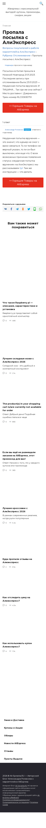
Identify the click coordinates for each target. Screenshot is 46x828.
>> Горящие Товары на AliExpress (23, 107)
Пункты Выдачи (13, 759)
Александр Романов (14, 130)
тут (21, 168)
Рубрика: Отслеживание (16, 55)
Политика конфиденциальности (16, 800)
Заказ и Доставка (14, 720)
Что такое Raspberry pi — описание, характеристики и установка (20, 305)
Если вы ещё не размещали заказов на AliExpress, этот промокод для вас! (19, 455)
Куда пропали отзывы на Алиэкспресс (17, 561)
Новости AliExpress (15, 743)
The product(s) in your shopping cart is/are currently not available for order (22, 407)
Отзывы (8, 751)
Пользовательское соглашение (16, 802)
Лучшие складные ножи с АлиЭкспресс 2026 (18, 360)
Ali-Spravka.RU (21, 786)
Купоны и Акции (13, 728)
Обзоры (8, 735)
